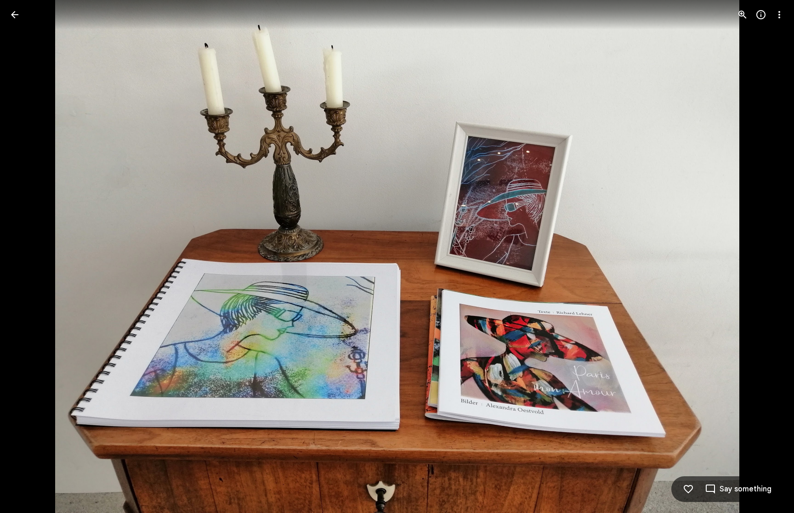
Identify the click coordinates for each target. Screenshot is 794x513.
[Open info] (761, 15)
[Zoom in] (742, 15)
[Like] (688, 489)
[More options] (779, 15)
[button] (26, 257)
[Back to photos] (15, 15)
